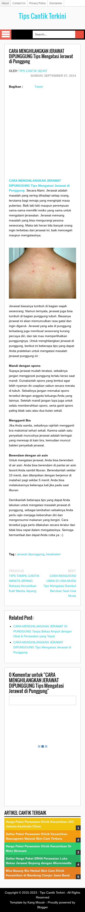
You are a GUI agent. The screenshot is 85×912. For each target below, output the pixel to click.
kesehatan (53, 554)
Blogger (42, 907)
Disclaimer (55, 3)
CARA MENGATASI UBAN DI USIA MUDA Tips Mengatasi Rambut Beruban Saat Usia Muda (59, 585)
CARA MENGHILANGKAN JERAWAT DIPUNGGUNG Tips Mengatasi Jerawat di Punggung (42, 647)
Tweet (38, 86)
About (5, 3)
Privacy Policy (37, 3)
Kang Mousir (36, 902)
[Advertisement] (42, 135)
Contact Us (19, 3)
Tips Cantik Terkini (42, 16)
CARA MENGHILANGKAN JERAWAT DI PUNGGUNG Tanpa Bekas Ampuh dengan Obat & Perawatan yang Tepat (42, 631)
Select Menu (5, 35)
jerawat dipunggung (30, 554)
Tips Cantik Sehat (33, 71)
